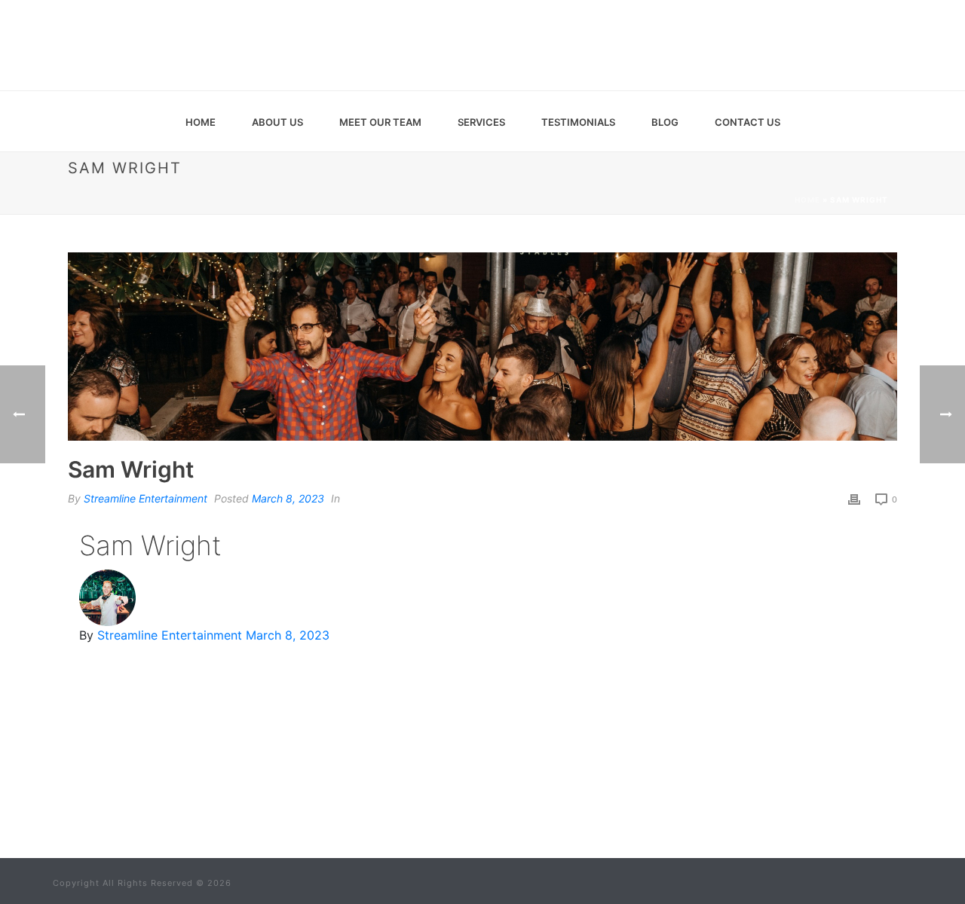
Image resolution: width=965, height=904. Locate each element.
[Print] (854, 498)
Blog (665, 122)
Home (200, 122)
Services (481, 122)
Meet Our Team (380, 122)
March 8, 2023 (288, 498)
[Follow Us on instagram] (506, 800)
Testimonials (578, 122)
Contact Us (747, 122)
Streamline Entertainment (145, 498)
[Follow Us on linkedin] (476, 800)
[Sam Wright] (482, 346)
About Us (277, 122)
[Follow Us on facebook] (447, 800)
